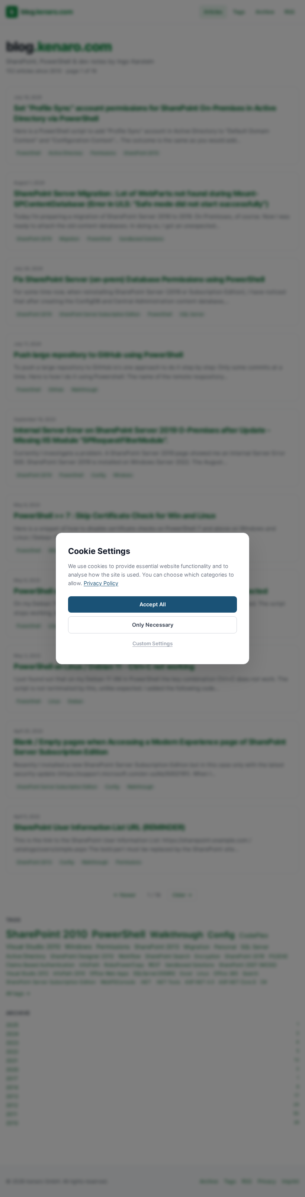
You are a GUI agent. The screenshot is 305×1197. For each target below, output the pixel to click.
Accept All (152, 604)
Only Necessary (152, 625)
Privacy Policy (101, 583)
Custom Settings (152, 643)
